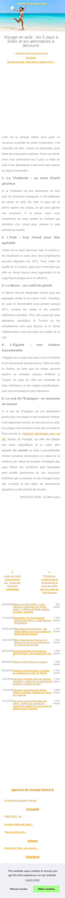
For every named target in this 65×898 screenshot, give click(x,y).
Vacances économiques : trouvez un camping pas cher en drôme (31, 671)
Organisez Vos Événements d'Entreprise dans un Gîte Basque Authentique (32, 620)
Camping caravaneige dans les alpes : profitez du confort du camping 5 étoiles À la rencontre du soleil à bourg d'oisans (32, 705)
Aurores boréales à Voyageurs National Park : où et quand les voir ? (32, 653)
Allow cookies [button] (46, 889)
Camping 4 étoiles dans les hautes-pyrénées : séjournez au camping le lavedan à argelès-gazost (32, 681)
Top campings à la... (15, 832)
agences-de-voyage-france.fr (32, 53)
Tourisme (31, 57)
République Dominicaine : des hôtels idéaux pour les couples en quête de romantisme (32, 631)
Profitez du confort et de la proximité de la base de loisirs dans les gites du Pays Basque (49, 584)
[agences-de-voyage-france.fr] (32, 16)
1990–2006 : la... (13, 816)
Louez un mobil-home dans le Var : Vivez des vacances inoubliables (12, 583)
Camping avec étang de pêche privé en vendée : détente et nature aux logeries (32, 692)
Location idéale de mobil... (18, 824)
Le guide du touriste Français (20, 800)
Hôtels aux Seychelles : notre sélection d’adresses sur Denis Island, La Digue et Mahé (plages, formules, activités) (31, 608)
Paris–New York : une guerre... (21, 848)
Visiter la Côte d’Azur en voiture (30, 662)
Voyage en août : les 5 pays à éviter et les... (31, 61)
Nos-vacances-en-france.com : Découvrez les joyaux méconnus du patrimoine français (32, 642)
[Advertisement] (32, 98)
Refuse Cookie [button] (18, 889)
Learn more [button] (32, 879)
